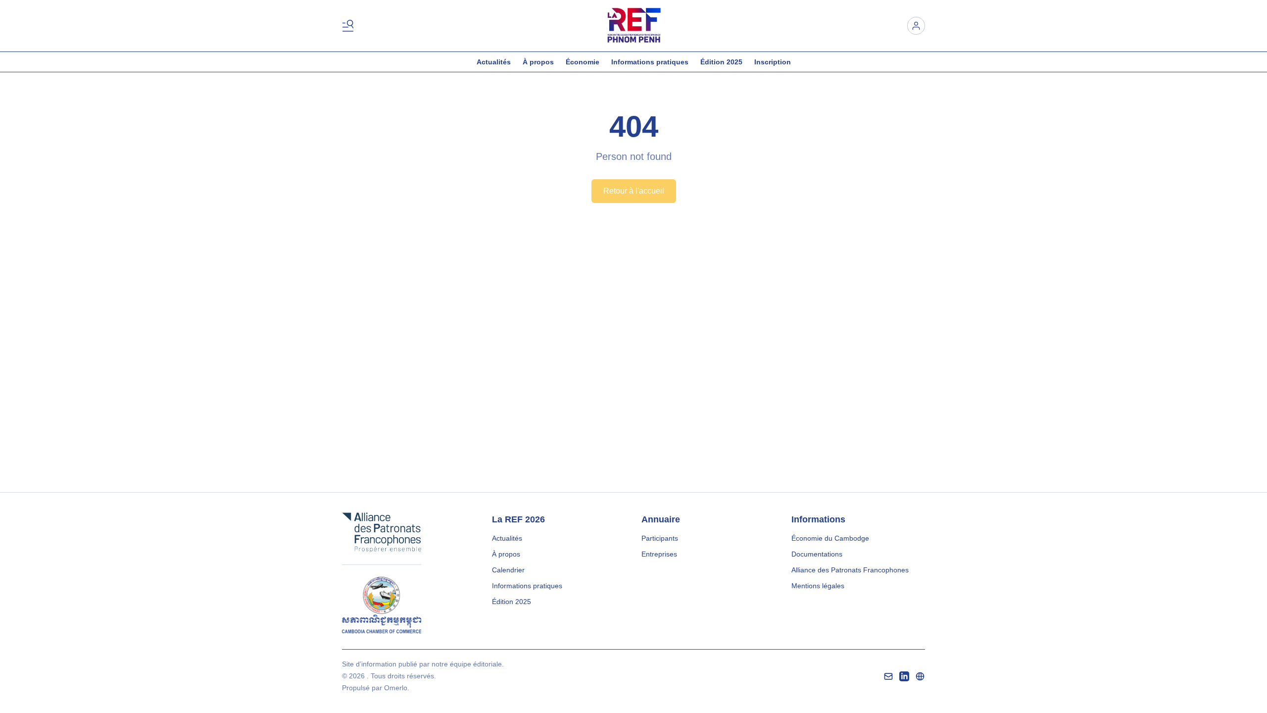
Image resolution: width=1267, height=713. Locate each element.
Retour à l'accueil (633, 191)
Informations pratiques (649, 62)
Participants (659, 538)
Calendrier (508, 570)
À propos (538, 62)
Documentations (816, 554)
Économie (582, 62)
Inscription (772, 62)
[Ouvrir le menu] (350, 26)
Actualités (494, 62)
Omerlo (395, 688)
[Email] (888, 676)
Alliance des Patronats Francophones (850, 570)
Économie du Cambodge (830, 538)
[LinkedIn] (904, 676)
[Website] (920, 676)
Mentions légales (817, 586)
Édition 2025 (721, 62)
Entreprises (659, 554)
